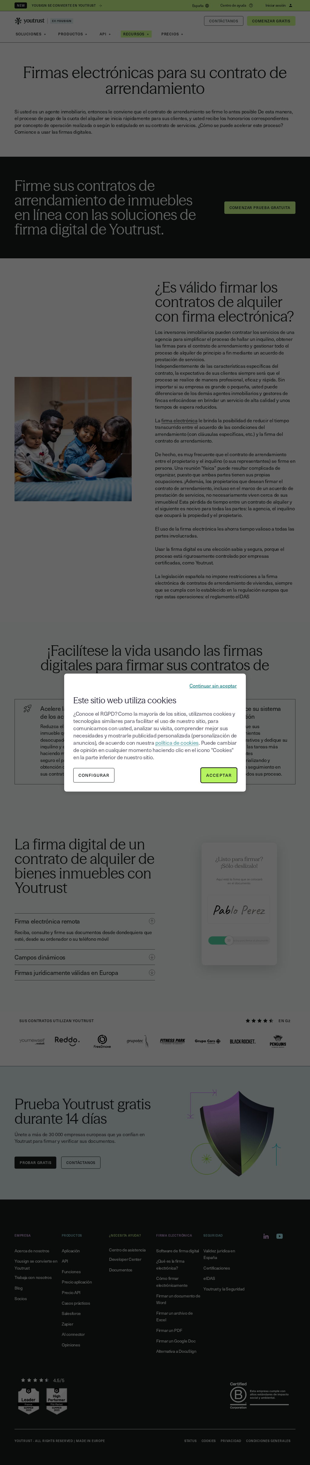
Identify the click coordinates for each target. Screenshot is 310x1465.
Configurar (93, 775)
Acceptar (219, 775)
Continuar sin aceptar (213, 685)
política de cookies (177, 742)
